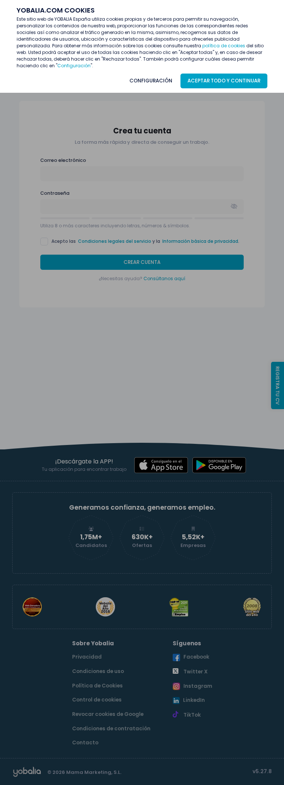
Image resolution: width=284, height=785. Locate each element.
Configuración (74, 65)
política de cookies (223, 46)
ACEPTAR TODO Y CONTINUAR (223, 80)
